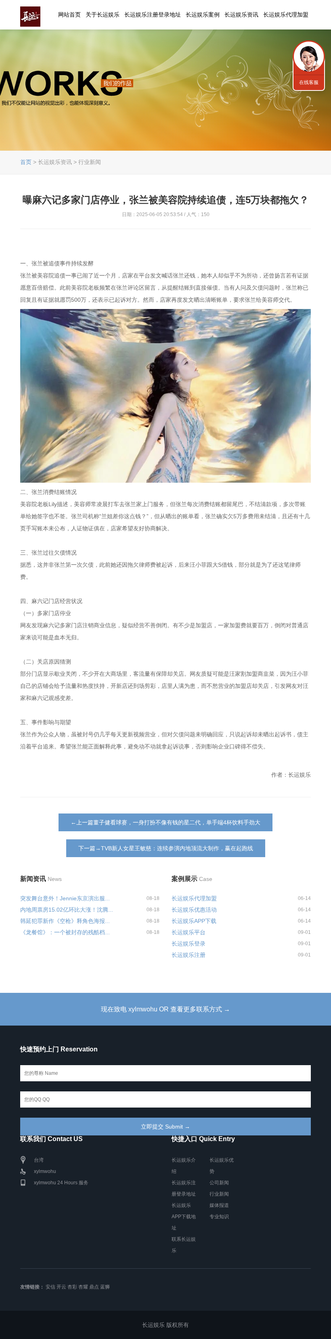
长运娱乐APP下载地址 (184, 1216)
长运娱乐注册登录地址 (152, 14)
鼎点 (94, 1287)
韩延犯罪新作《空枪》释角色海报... (65, 921)
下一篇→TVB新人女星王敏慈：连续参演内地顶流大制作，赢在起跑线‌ (165, 848)
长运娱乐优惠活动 (194, 909)
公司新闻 (219, 1183)
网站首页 (69, 14)
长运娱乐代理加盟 (285, 14)
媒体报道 (219, 1205)
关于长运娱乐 (102, 14)
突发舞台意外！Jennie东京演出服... (65, 898)
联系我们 (309, 56)
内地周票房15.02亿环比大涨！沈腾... (66, 909)
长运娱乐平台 (188, 932)
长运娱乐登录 (188, 943)
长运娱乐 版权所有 (165, 1325)
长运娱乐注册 (188, 955)
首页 (25, 162)
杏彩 (72, 1287)
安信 (50, 1287)
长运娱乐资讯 (241, 14)
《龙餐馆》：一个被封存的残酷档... (65, 932)
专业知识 (219, 1216)
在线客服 (308, 82)
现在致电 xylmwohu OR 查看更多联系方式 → (165, 1009)
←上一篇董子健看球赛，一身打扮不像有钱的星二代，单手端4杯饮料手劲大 (165, 822)
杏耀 (83, 1287)
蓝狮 (105, 1287)
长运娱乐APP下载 (194, 921)
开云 (61, 1287)
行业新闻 (219, 1194)
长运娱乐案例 (203, 14)
